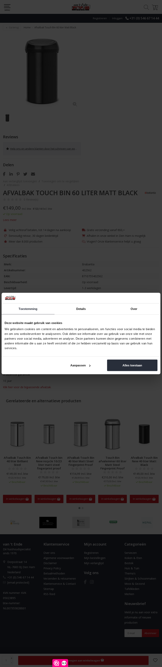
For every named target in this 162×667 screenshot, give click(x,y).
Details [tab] (81, 308)
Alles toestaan (132, 365)
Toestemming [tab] (28, 308)
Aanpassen (78, 365)
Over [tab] (134, 308)
